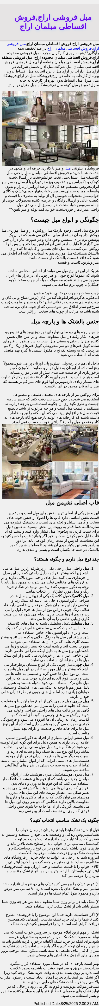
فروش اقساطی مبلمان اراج (69, 48)
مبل (68, 168)
